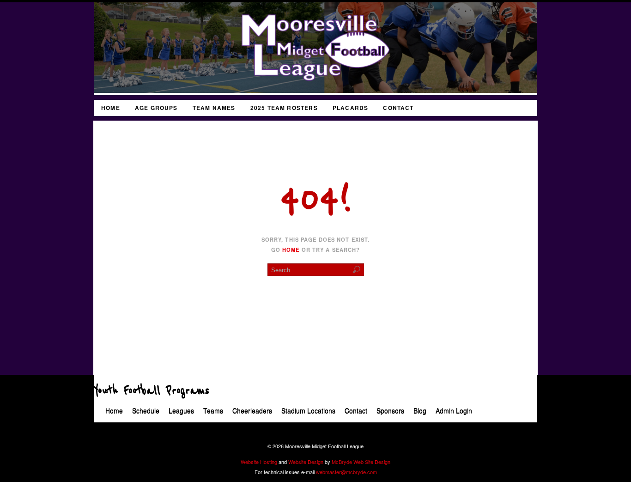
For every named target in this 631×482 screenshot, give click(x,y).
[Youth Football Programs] (315, 90)
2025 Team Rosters (284, 108)
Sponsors (390, 410)
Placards (351, 108)
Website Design (305, 461)
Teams (213, 410)
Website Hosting (259, 461)
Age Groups (156, 108)
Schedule (145, 410)
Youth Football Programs (151, 391)
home (290, 249)
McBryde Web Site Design (361, 461)
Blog (419, 410)
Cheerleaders (252, 410)
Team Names (214, 108)
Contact (398, 108)
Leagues (181, 410)
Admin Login (454, 410)
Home (110, 108)
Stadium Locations (308, 410)
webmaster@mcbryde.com (346, 472)
